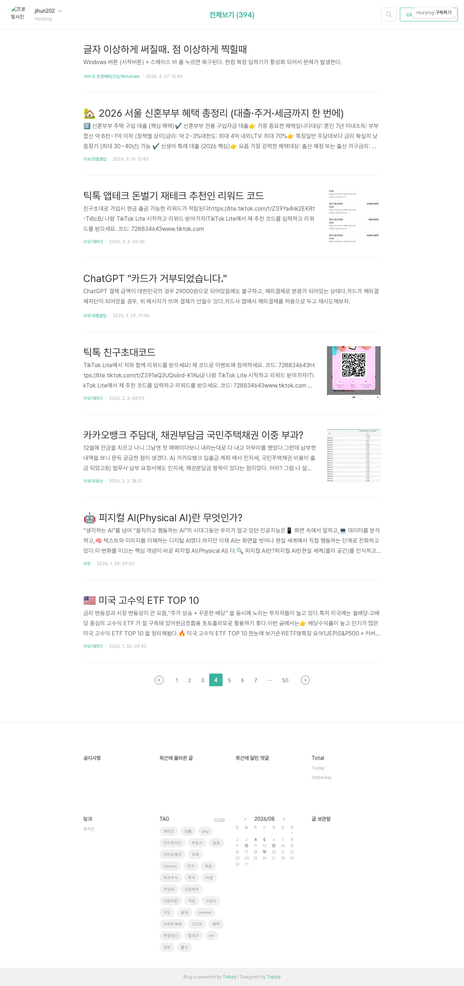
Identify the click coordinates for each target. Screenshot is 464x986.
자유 (87, 563)
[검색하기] (389, 14)
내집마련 (170, 901)
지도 (167, 912)
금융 (216, 843)
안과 (191, 866)
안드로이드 (172, 843)
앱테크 (193, 935)
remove (204, 912)
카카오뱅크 (172, 854)
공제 (184, 912)
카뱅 (209, 877)
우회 (195, 854)
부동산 (197, 843)
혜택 (216, 924)
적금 (191, 901)
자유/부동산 (93, 481)
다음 (305, 680)
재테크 (168, 831)
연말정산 (170, 935)
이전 (159, 680)
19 (264, 852)
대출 (188, 831)
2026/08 (264, 819)
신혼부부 (192, 889)
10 (246, 846)
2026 (197, 924)
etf (211, 935)
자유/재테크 (93, 241)
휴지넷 (88, 829)
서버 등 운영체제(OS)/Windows (111, 76)
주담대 (168, 889)
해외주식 (170, 877)
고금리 (211, 901)
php (205, 831)
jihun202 (45, 11)
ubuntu (170, 866)
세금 (208, 866)
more (219, 819)
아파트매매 (172, 924)
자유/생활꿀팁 (95, 159)
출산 (184, 947)
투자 (191, 877)
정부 (167, 947)
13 (274, 846)
